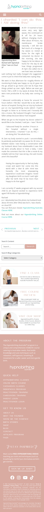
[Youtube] (25, 477)
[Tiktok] (32, 477)
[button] (4, 14)
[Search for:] (13, 246)
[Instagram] (18, 477)
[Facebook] (12, 477)
